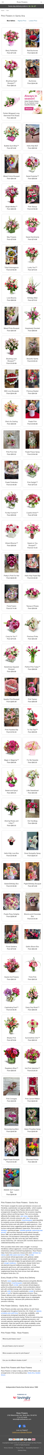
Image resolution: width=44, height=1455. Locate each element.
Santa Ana (31, 1373)
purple (31, 1291)
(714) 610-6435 (22, 1417)
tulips (27, 1218)
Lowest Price (33, 21)
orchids (31, 1255)
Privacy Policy (19, 1447)
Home (2, 10)
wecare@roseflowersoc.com (22, 1419)
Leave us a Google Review (22, 1432)
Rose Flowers (22, 2)
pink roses (24, 1216)
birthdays (4, 1230)
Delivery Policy (22, 1450)
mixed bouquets (27, 1220)
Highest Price (22, 21)
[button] (39, 1450)
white (9, 1291)
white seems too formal (17, 1255)
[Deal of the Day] (32, 103)
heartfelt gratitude (25, 1230)
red (9, 1293)
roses (9, 1281)
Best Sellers (11, 21)
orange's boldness (10, 1263)
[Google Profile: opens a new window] (24, 1426)
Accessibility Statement (32, 1447)
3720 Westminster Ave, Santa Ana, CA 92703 (22, 1415)
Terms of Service (8, 1447)
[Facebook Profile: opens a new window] (19, 1426)
